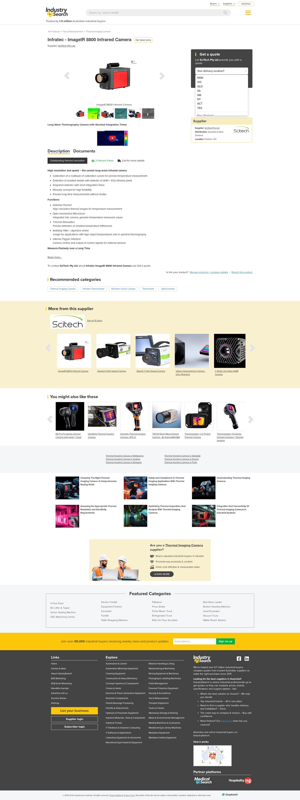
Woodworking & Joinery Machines (165, 727)
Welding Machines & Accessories (164, 723)
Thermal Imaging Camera (98, 31)
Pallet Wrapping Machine (114, 620)
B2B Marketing (58, 678)
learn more (162, 574)
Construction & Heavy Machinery (121, 678)
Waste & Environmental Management (166, 717)
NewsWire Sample (60, 688)
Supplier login (74, 719)
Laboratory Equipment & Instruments (123, 737)
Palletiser (157, 602)
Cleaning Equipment (115, 673)
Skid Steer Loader (212, 602)
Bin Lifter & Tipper (60, 607)
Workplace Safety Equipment (162, 737)
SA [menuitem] (199, 91)
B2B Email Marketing (61, 683)
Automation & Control (116, 663)
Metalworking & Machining (161, 668)
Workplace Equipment (159, 732)
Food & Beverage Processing (119, 703)
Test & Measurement (73, 31)
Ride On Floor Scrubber (165, 620)
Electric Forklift (109, 602)
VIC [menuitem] (199, 82)
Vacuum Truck (210, 615)
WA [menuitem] (199, 95)
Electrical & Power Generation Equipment (125, 693)
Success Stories (58, 698)
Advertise (246, 3)
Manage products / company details (209, 272)
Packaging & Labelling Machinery (165, 678)
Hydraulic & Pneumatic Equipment (122, 713)
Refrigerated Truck (162, 615)
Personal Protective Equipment (163, 688)
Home (54, 663)
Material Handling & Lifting (161, 663)
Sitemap (55, 703)
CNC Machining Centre (62, 616)
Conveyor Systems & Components (122, 683)
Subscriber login (74, 726)
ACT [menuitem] (199, 103)
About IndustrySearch (61, 673)
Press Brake (158, 606)
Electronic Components (117, 698)
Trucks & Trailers (156, 708)
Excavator (106, 611)
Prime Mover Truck (162, 611)
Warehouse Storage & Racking (163, 713)
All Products (54, 31)
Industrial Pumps (114, 723)
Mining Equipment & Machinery (164, 673)
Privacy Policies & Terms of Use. (122, 795)
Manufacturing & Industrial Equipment (124, 742)
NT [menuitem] (199, 99)
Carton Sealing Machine (63, 612)
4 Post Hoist (56, 603)
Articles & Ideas (58, 668)
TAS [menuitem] (199, 108)
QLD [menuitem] (200, 86)
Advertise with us (59, 693)
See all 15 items (94, 320)
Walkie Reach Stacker (214, 620)
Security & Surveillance (160, 693)
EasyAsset (226, 720)
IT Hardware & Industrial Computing (123, 727)
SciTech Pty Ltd (66, 45)
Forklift (105, 615)
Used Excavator (211, 611)
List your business (74, 711)
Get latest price (143, 39)
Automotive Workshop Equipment (122, 668)
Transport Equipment (159, 703)
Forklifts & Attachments (117, 708)
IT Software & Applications (118, 732)
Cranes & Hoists (113, 688)
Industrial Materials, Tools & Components (125, 717)
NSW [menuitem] (200, 78)
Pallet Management (158, 683)
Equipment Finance (111, 606)
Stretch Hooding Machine (216, 606)
